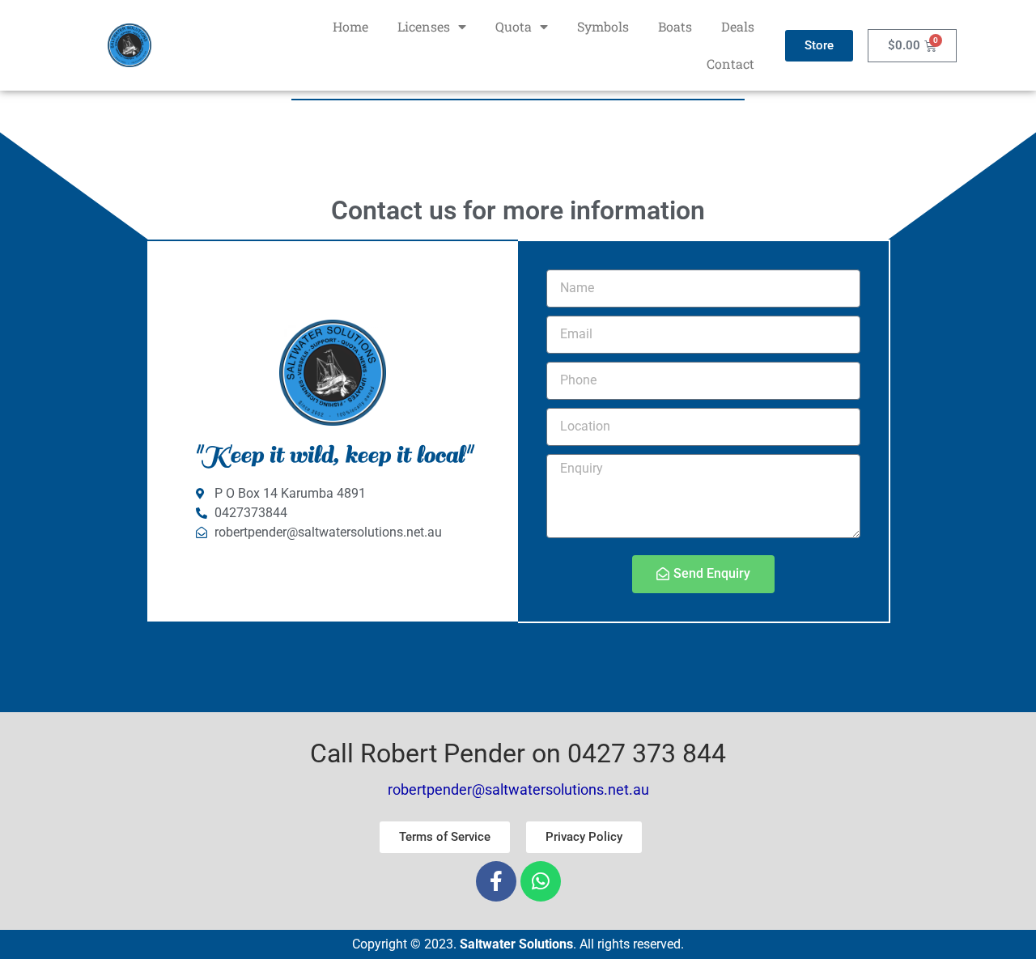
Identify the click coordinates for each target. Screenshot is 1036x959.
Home (350, 26)
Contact (730, 63)
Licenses (423, 26)
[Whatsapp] (540, 881)
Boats (675, 26)
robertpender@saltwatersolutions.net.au (518, 789)
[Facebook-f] (496, 881)
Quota (513, 26)
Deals (737, 26)
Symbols (603, 26)
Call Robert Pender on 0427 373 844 (518, 753)
